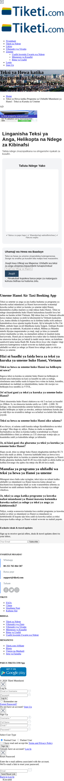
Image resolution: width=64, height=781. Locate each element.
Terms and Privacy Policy (41, 743)
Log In (28, 749)
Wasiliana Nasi (13, 608)
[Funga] (3, 684)
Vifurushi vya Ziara (15, 624)
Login (9, 62)
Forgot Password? (8, 704)
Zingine (9, 51)
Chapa (9, 605)
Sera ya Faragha (13, 653)
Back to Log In (7, 777)
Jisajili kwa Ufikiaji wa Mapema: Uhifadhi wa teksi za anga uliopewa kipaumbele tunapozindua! (31, 264)
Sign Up (10, 65)
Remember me (10, 701)
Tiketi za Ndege (13, 43)
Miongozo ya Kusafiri (22, 57)
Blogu (9, 648)
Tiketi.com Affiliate (15, 645)
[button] (32, 779)
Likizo (9, 46)
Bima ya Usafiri (19, 59)
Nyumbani (11, 41)
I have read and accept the (28, 743)
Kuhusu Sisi (11, 610)
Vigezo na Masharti (15, 651)
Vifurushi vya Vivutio (16, 49)
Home (9, 96)
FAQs (9, 602)
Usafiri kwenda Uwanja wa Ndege (28, 54)
